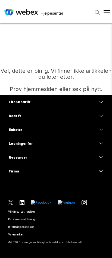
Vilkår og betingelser (21, 211)
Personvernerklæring (21, 219)
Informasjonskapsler (21, 226)
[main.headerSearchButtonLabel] (97, 10)
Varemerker (15, 234)
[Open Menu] (107, 11)
